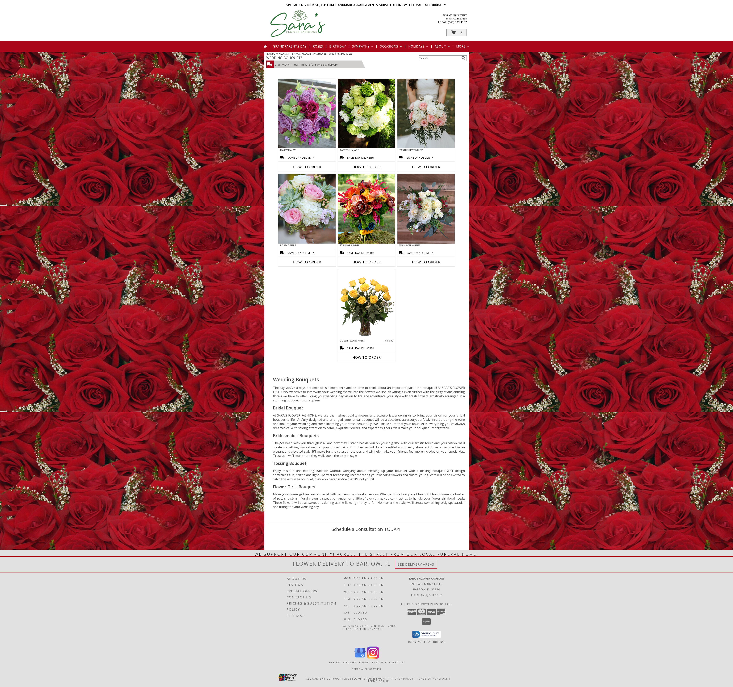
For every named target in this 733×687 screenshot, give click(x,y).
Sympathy (361, 46)
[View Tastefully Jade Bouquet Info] (366, 113)
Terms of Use (378, 681)
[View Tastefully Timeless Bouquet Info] (426, 113)
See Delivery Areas (416, 564)
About (440, 46)
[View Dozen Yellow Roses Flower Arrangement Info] (366, 304)
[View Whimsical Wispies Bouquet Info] (426, 209)
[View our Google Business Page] (360, 658)
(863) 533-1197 (457, 22)
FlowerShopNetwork (369, 678)
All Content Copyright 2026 (328, 678)
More (461, 46)
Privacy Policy (401, 678)
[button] (456, 32)
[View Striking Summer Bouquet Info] (366, 209)
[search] (463, 58)
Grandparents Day (290, 46)
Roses (318, 46)
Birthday (337, 46)
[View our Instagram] (373, 658)
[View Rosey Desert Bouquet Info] (307, 209)
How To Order (307, 166)
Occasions (389, 46)
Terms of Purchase (432, 678)
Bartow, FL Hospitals (388, 662)
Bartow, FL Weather (366, 669)
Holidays (416, 46)
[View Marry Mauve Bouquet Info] (307, 113)
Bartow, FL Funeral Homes (349, 662)
